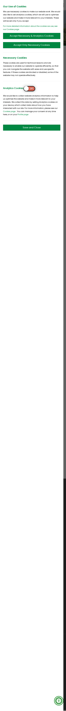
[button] (59, 701)
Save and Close (32, 127)
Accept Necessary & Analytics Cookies (32, 36)
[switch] (29, 88)
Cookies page (9, 111)
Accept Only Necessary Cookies (32, 45)
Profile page (23, 114)
